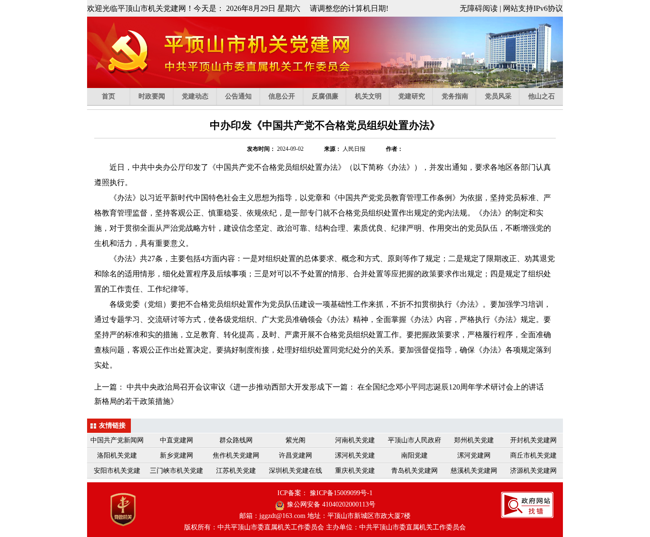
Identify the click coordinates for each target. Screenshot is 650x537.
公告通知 (238, 96)
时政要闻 (151, 96)
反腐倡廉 (325, 96)
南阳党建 (414, 455)
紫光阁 (295, 440)
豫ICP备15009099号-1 (341, 493)
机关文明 (368, 96)
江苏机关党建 (236, 470)
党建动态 (195, 96)
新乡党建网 (176, 455)
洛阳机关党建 (117, 455)
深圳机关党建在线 (295, 470)
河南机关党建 (355, 440)
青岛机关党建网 (414, 470)
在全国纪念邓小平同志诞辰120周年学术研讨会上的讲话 (450, 387)
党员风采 (498, 96)
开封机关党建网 (533, 440)
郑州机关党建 (474, 440)
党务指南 (455, 96)
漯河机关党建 (355, 455)
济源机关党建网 (533, 470)
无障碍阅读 (479, 8)
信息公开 (281, 96)
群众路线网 (236, 440)
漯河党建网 (474, 455)
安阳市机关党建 (117, 470)
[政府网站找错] (527, 513)
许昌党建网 (295, 455)
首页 (108, 96)
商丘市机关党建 (533, 455)
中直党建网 (176, 440)
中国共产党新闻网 (117, 440)
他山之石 (541, 96)
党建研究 (411, 96)
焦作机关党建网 (236, 455)
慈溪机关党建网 (474, 470)
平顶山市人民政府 (414, 440)
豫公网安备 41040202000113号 (331, 504)
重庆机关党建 (355, 470)
